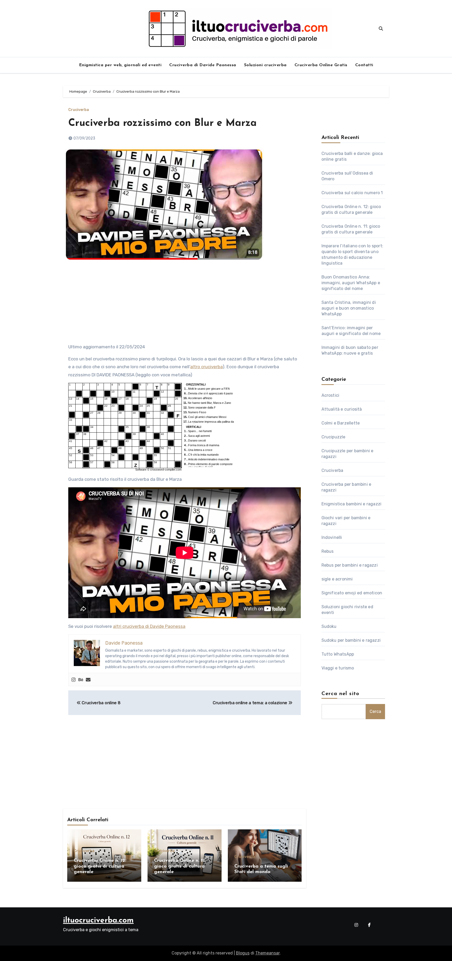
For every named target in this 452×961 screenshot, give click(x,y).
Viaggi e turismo (337, 668)
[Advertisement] (185, 304)
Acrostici (330, 395)
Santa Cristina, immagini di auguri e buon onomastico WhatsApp (348, 308)
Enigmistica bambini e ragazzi (351, 503)
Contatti (364, 65)
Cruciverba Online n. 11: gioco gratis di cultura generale (179, 866)
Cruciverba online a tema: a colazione (250, 702)
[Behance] (80, 679)
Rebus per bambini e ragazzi (349, 565)
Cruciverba (78, 110)
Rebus (327, 551)
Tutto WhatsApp (337, 654)
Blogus (243, 953)
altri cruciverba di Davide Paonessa (149, 626)
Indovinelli (331, 537)
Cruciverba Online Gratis (321, 65)
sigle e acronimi (337, 579)
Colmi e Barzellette (340, 423)
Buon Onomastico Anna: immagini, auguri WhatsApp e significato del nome (350, 283)
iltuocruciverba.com (98, 921)
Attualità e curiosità (341, 409)
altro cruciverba (206, 366)
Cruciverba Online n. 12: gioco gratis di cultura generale (100, 866)
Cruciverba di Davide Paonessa (202, 65)
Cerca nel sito (340, 693)
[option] (208, 389)
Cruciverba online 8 (100, 702)
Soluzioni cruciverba (265, 65)
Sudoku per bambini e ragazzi (351, 640)
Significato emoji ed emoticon (351, 592)
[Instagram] (73, 679)
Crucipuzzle (333, 436)
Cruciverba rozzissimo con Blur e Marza (162, 123)
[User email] (88, 679)
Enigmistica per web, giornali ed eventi (120, 65)
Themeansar (267, 953)
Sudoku (329, 626)
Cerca (375, 711)
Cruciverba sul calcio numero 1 (352, 192)
